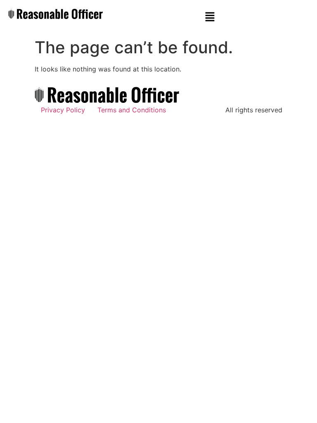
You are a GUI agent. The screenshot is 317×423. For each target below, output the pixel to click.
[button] (209, 17)
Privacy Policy (63, 110)
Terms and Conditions (131, 110)
